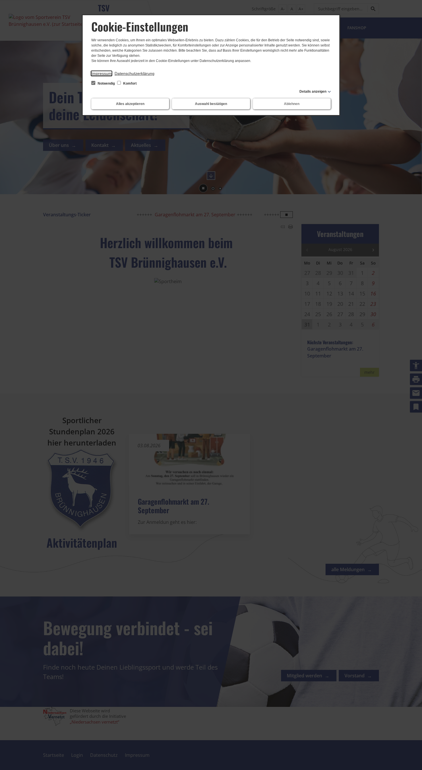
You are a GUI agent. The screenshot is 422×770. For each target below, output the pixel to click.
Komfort (129, 83)
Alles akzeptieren (130, 104)
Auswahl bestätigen (211, 104)
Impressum (101, 73)
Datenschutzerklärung (134, 73)
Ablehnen (291, 104)
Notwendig (106, 83)
